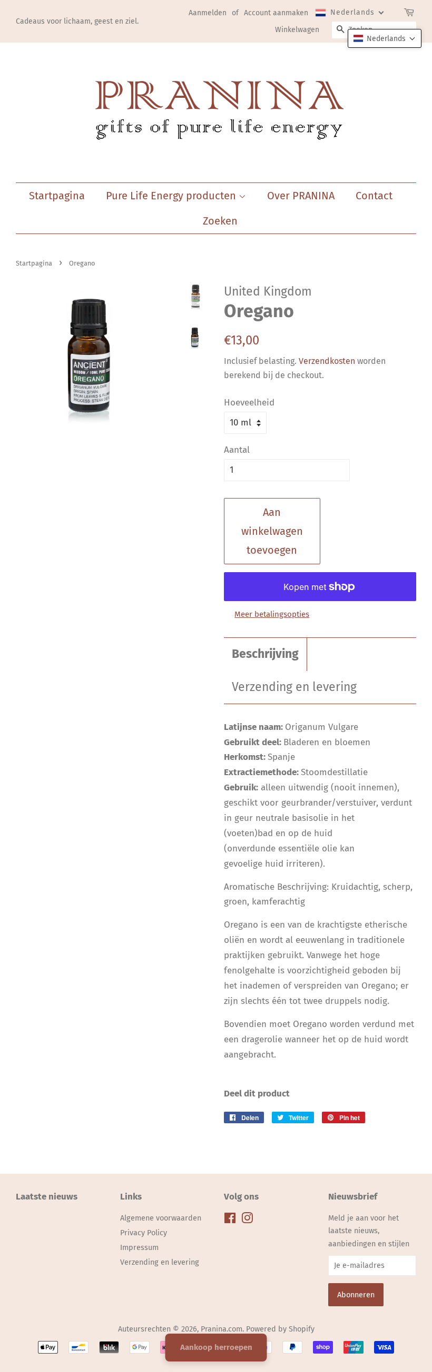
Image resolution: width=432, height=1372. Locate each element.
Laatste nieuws (46, 1196)
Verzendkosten (327, 361)
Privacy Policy (143, 1232)
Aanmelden (208, 12)
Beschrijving (265, 654)
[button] (384, 38)
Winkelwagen (297, 29)
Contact (374, 195)
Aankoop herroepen (216, 1347)
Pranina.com (221, 1329)
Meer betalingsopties (271, 614)
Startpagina (57, 195)
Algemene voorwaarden (160, 1218)
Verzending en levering (294, 687)
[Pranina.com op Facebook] (230, 1220)
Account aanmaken (276, 12)
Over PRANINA (301, 195)
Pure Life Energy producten (172, 195)
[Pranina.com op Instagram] (247, 1220)
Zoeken (220, 221)
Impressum (139, 1247)
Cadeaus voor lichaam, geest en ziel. (77, 21)
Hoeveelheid (249, 402)
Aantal (237, 449)
